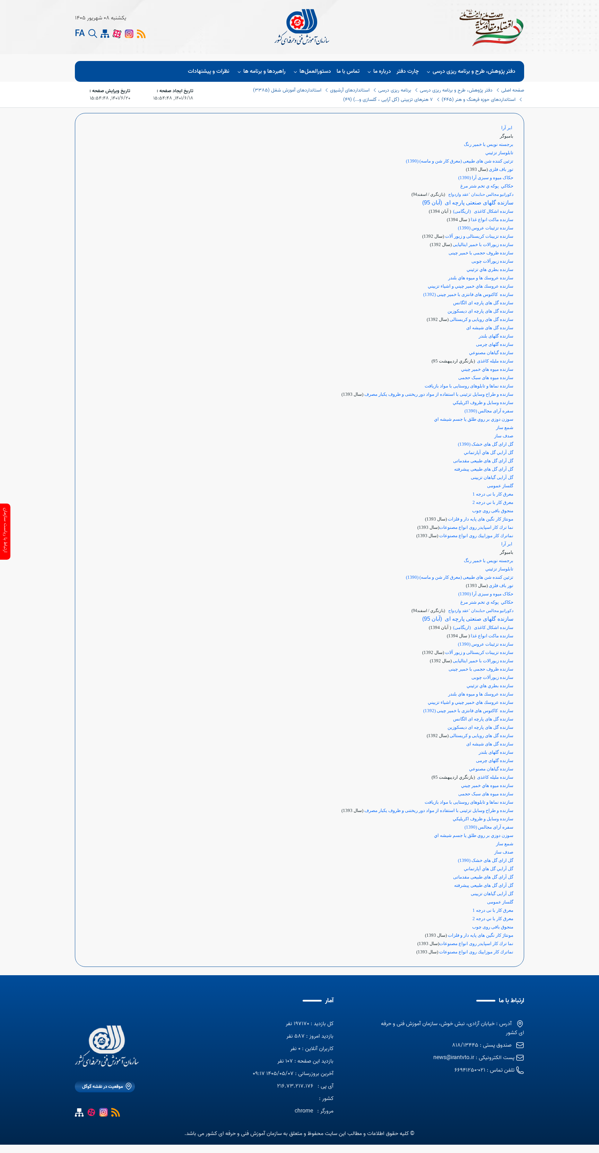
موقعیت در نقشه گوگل (102, 1086)
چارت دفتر (408, 71)
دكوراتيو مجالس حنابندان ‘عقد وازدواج (480, 194)
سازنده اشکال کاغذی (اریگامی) (483, 211)
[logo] (302, 27)
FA (80, 34)
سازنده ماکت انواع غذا (492, 219)
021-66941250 (469, 1070)
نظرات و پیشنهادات (208, 71)
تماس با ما (348, 71)
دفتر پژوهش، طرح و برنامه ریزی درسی (474, 71)
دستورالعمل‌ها (315, 71)
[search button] (92, 33)
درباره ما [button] (382, 71)
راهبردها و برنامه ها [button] (264, 71)
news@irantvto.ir (453, 1057)
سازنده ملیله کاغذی (494, 361)
